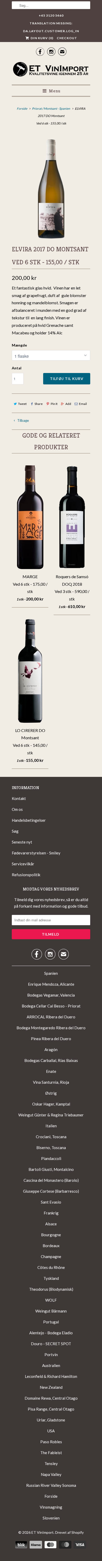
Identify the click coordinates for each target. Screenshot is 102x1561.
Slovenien (51, 1518)
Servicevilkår (23, 863)
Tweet (22, 404)
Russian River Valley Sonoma (51, 1485)
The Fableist (51, 1452)
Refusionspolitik (26, 874)
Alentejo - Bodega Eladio (51, 1332)
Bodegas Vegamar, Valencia (51, 995)
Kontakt (19, 798)
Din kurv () (41, 38)
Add (68, 404)
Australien (51, 1365)
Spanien (51, 973)
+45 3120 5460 (51, 15)
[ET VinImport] (51, 70)
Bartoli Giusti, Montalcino (51, 1169)
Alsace (51, 1223)
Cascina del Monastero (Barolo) (51, 1180)
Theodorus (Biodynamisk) (51, 1289)
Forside (51, 1496)
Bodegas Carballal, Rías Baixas (51, 1060)
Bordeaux (51, 1245)
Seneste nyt (22, 842)
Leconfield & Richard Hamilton (51, 1376)
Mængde (19, 345)
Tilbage (22, 420)
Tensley (51, 1463)
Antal (16, 368)
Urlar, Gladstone (51, 1420)
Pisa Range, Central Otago (51, 1409)
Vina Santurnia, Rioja (51, 1082)
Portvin (51, 1354)
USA (51, 1430)
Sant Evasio (51, 1202)
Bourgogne (51, 1234)
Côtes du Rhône (51, 1267)
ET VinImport (42, 1532)
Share (39, 404)
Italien (51, 1125)
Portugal (51, 1322)
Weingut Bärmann (51, 1311)
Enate (51, 1071)
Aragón (51, 1049)
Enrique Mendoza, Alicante (51, 984)
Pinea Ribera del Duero (51, 1038)
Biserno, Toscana (51, 1147)
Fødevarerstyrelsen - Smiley (36, 853)
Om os (17, 809)
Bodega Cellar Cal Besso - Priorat (51, 1006)
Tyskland (51, 1278)
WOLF (51, 1300)
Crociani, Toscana (51, 1136)
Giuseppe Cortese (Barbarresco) (51, 1191)
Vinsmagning (51, 1507)
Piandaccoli (51, 1158)
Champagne (51, 1256)
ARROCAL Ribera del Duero (51, 1016)
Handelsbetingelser (29, 820)
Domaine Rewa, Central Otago (51, 1398)
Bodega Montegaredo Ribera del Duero (51, 1027)
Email (83, 404)
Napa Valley (51, 1474)
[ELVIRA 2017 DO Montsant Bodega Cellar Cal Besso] (51, 187)
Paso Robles (51, 1441)
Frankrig (51, 1213)
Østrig (51, 1093)
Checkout (67, 38)
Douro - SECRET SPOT (51, 1343)
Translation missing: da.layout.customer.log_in (51, 24)
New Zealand (51, 1387)
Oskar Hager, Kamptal (51, 1104)
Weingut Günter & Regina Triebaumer (51, 1115)
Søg (15, 831)
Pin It (54, 404)
